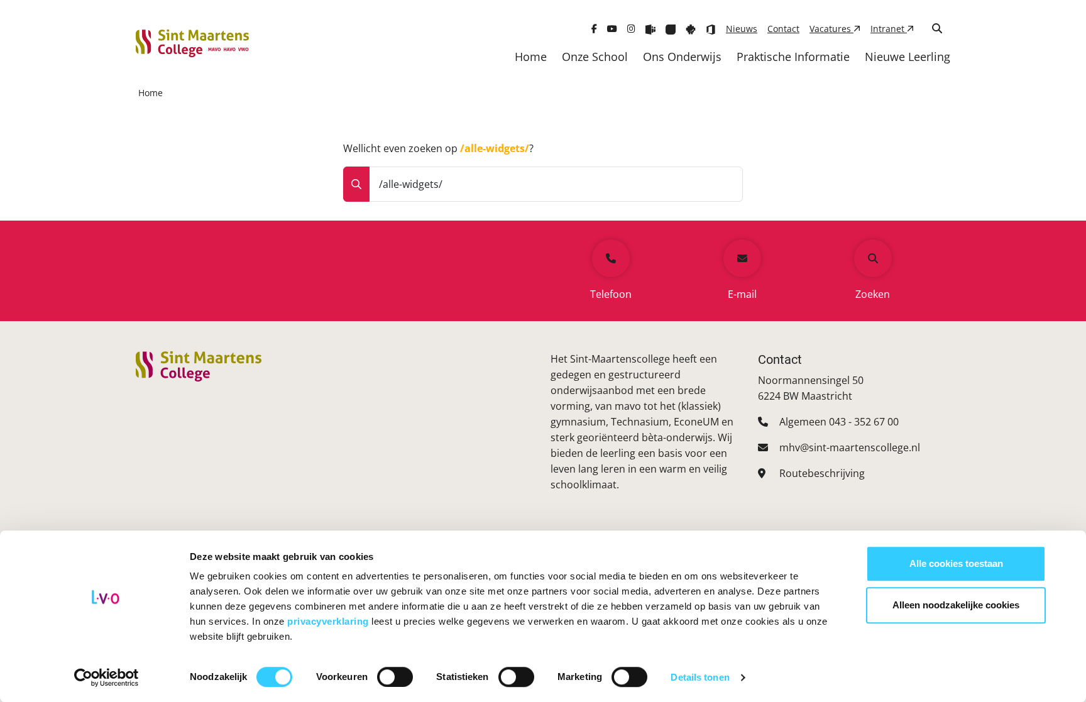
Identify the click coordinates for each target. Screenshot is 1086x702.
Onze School (595, 56)
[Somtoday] (691, 29)
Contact (783, 29)
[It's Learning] (671, 29)
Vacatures (831, 29)
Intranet (888, 29)
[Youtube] (612, 29)
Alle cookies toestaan (956, 563)
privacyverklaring (329, 621)
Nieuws (741, 29)
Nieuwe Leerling (907, 56)
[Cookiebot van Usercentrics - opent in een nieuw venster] (107, 677)
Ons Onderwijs (682, 56)
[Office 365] (711, 29)
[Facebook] (594, 29)
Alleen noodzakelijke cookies (955, 605)
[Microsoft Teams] (650, 29)
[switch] (395, 677)
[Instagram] (631, 29)
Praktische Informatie (793, 56)
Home (531, 56)
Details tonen (700, 677)
